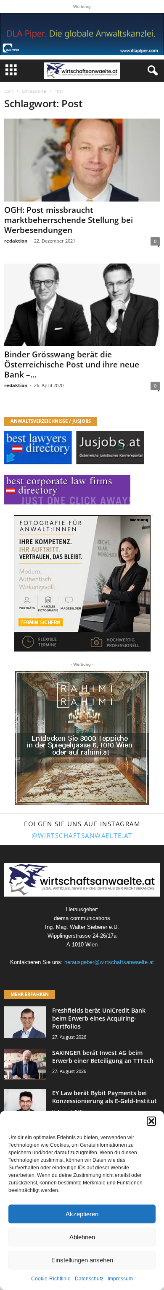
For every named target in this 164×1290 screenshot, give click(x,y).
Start (9, 91)
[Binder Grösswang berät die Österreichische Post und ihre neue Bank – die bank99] (82, 305)
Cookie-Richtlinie (51, 1279)
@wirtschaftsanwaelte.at (82, 835)
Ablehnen (82, 1237)
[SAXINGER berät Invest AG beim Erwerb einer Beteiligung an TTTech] (25, 1064)
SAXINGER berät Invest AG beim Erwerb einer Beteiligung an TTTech (102, 1057)
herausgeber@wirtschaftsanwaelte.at (109, 962)
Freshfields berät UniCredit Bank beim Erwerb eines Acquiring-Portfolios (98, 1018)
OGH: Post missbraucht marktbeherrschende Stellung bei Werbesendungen (68, 219)
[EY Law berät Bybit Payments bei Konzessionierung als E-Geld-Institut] (25, 1104)
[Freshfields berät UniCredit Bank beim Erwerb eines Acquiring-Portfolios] (25, 1022)
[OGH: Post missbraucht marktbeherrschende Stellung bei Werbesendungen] (82, 160)
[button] (151, 1121)
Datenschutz (89, 1279)
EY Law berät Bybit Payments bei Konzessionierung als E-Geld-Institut (104, 1097)
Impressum (120, 1279)
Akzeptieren (82, 1214)
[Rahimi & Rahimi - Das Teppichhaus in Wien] (82, 738)
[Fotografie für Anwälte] (82, 583)
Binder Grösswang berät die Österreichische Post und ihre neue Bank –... (71, 364)
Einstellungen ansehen (82, 1260)
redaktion (15, 241)
